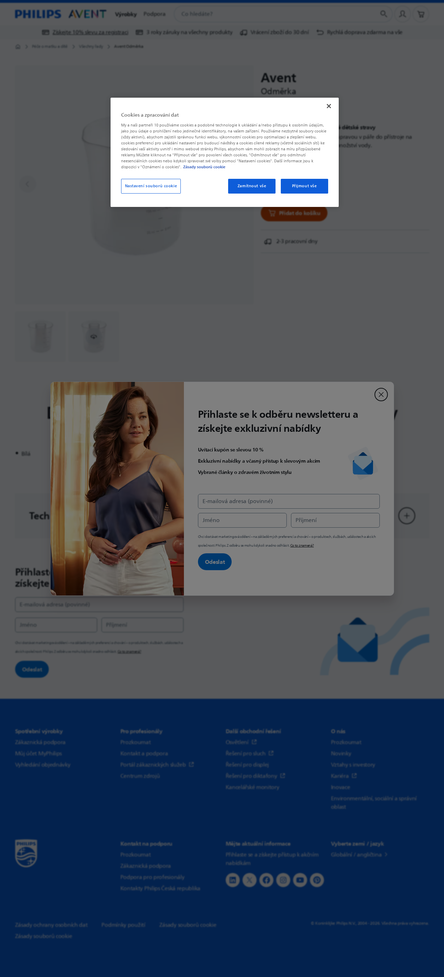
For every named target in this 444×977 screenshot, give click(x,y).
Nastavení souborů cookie (151, 186)
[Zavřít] (329, 106)
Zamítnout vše (252, 186)
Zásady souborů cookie (204, 166)
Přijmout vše (304, 186)
